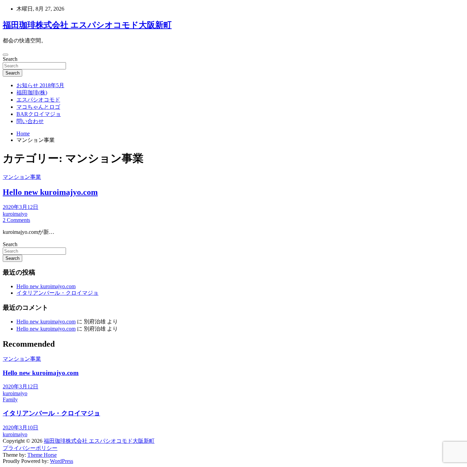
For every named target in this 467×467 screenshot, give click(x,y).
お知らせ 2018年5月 (40, 85)
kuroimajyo (15, 214)
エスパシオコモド (38, 100)
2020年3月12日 (20, 207)
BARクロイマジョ (38, 114)
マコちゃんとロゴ (38, 107)
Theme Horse (42, 455)
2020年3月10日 (20, 427)
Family (10, 399)
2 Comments (16, 220)
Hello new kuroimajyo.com (50, 192)
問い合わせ (30, 121)
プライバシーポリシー (30, 448)
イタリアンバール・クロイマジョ (57, 293)
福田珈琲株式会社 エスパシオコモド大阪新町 (87, 25)
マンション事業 (22, 177)
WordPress (61, 461)
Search (10, 59)
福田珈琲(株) (31, 92)
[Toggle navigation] (5, 55)
